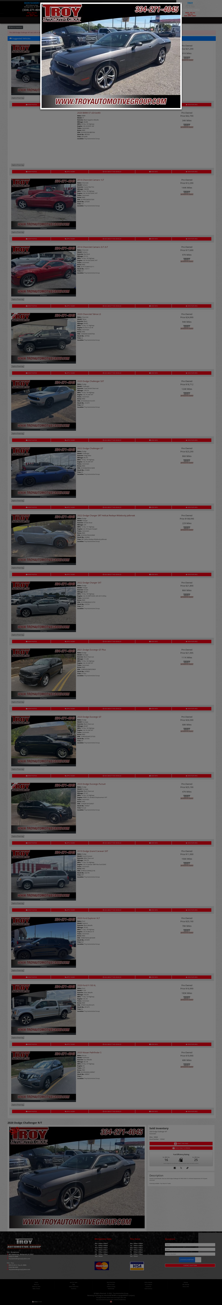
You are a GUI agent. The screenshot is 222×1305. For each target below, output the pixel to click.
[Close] (181, 3)
